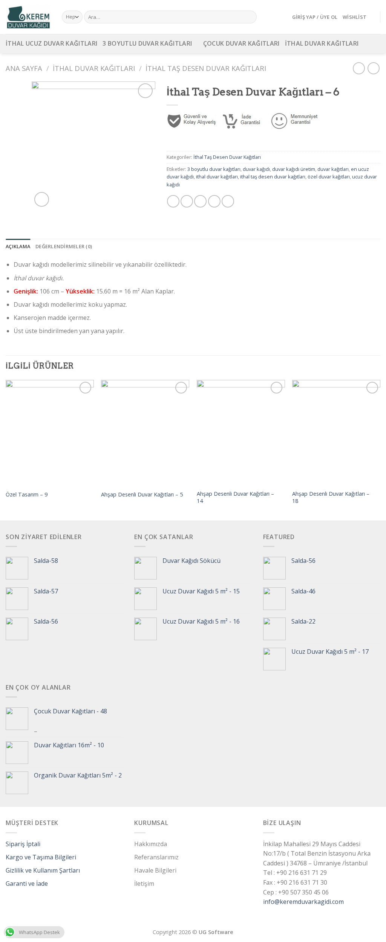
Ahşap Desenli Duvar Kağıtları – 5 (142, 494)
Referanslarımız (156, 857)
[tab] (18, 246)
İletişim (144, 883)
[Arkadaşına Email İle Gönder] (200, 201)
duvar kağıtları (333, 169)
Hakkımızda (150, 844)
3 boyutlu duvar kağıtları (213, 169)
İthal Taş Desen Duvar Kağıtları (206, 68)
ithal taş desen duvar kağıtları (272, 176)
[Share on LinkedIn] (228, 201)
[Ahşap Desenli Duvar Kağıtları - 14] (241, 433)
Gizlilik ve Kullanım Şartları (43, 870)
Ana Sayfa (24, 68)
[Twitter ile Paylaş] (187, 201)
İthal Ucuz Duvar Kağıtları (51, 43)
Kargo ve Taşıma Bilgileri (41, 857)
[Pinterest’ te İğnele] (214, 201)
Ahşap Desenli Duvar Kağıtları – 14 (235, 497)
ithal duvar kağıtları (217, 176)
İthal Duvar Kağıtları (322, 43)
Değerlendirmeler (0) (63, 246)
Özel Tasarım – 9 (26, 494)
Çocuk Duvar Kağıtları (241, 43)
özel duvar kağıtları (329, 176)
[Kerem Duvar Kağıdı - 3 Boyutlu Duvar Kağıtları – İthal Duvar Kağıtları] (28, 17)
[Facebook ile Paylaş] (173, 201)
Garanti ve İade (27, 883)
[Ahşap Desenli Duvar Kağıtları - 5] (145, 433)
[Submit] (250, 17)
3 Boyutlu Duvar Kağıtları (147, 43)
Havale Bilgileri (155, 870)
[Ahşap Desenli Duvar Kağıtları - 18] (336, 433)
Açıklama (18, 246)
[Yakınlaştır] (41, 199)
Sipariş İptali (23, 844)
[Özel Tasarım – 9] (50, 433)
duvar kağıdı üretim (293, 169)
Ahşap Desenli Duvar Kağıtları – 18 (330, 497)
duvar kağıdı (256, 169)
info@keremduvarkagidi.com (303, 901)
